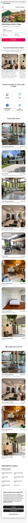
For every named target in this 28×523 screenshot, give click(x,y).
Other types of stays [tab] (6, 468)
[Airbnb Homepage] (3, 7)
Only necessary (13, 510)
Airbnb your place (20, 7)
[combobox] (13, 31)
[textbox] (7, 35)
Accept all (13, 507)
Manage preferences (13, 514)
